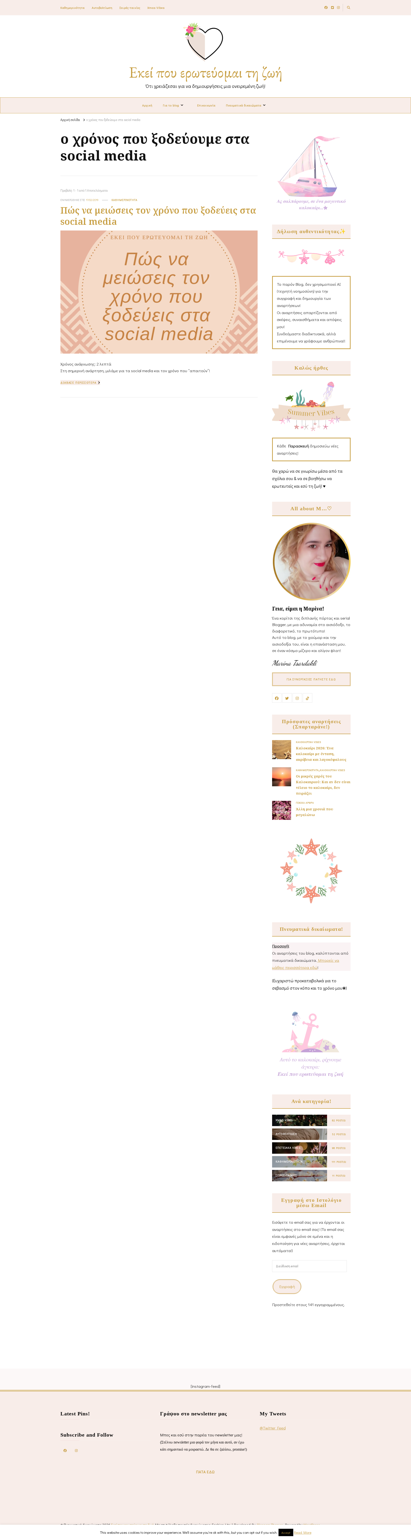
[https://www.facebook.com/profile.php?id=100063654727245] (65, 1450)
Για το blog (171, 105)
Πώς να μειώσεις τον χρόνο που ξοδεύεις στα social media (158, 215)
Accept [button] (285, 1532)
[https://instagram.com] (76, 1450)
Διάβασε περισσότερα (78, 382)
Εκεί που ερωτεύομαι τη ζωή (205, 72)
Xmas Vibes (156, 8)
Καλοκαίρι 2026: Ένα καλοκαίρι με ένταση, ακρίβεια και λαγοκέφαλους (321, 754)
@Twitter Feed (273, 1428)
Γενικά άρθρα (305, 802)
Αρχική (147, 105)
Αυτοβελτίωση (102, 8)
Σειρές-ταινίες (130, 8)
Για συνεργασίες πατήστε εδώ (311, 679)
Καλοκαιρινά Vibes (308, 742)
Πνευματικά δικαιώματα (243, 105)
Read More (302, 1532)
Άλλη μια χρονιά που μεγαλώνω (314, 812)
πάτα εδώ (205, 1471)
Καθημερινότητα (72, 8)
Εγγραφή (287, 1286)
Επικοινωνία (206, 105)
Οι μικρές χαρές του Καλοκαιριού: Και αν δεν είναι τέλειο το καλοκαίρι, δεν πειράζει (323, 785)
